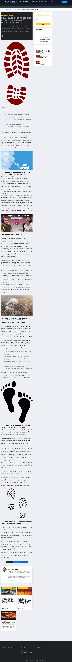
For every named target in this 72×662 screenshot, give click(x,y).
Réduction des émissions (45, 37)
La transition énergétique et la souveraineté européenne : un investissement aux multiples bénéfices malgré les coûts (24, 601)
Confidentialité (38, 660)
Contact (39, 647)
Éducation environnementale (44, 39)
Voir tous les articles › (12, 580)
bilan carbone (14, 525)
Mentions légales (32, 660)
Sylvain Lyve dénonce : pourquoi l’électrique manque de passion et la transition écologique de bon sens (8, 600)
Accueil (5, 9)
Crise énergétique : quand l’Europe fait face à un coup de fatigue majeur (8, 623)
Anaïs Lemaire (5, 608)
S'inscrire (43, 24)
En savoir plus (14, 2)
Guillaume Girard (13, 569)
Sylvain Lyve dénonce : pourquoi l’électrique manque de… (45, 51)
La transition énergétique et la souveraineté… (44, 56)
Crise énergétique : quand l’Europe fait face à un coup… (44, 62)
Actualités (48, 32)
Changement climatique (45, 35)
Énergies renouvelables (12, 9)
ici (17, 471)
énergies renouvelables (25, 132)
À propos (27, 660)
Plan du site (44, 660)
